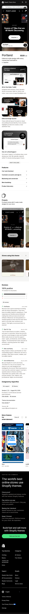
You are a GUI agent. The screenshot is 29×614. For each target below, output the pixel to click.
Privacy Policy (5, 600)
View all (16, 417)
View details (5, 396)
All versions (13, 396)
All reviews (6, 302)
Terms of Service (6, 596)
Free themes (18, 558)
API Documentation (7, 578)
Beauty (4, 558)
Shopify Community (7, 581)
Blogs (3, 583)
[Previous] (22, 255)
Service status (19, 583)
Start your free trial (14, 536)
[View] (13, 268)
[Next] (26, 255)
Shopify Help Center (7, 575)
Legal (16, 581)
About (16, 575)
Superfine (5, 62)
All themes (15, 386)
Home (3, 565)
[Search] (22, 2)
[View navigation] (26, 2)
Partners (17, 578)
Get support (6, 386)
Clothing (4, 555)
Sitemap (4, 608)
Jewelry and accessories (5, 561)
